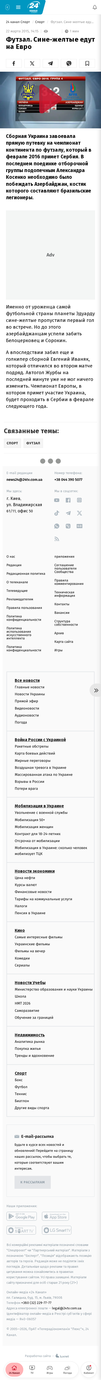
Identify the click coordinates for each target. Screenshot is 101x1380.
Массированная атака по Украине (44, 774)
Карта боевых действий (35, 753)
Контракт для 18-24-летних (38, 834)
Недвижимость (30, 1034)
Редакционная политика (25, 573)
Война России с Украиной (40, 739)
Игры (58, 650)
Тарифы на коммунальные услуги (43, 899)
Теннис (21, 1094)
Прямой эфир (26, 701)
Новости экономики (35, 871)
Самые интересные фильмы (38, 937)
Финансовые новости (33, 892)
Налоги (21, 906)
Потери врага (26, 788)
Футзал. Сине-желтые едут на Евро (72, 22)
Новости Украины (30, 694)
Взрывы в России (29, 781)
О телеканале (17, 582)
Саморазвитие (27, 1010)
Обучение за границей (34, 1017)
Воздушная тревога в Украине (40, 767)
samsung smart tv (57, 1230)
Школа (20, 996)
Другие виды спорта (32, 1108)
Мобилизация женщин (34, 827)
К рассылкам (32, 1182)
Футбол (21, 1087)
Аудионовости (27, 715)
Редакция (13, 565)
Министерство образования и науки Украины (54, 989)
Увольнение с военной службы (41, 812)
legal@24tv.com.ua (66, 1308)
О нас (10, 556)
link (57, 500)
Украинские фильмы (32, 944)
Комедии (22, 958)
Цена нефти (25, 878)
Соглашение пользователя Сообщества (65, 569)
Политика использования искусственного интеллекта (18, 633)
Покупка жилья (28, 1048)
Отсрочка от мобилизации (37, 841)
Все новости (27, 680)
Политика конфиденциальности (23, 618)
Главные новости (30, 687)
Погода (21, 722)
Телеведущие (17, 591)
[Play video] (50, 98)
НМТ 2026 (23, 1003)
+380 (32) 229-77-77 (36, 1303)
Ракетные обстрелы (31, 746)
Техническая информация (64, 594)
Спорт (40, 22)
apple (57, 1216)
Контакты (61, 604)
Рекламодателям (19, 599)
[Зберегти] (87, 63)
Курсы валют (26, 885)
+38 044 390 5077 (68, 479)
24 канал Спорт (18, 22)
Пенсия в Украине (30, 913)
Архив (59, 633)
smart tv (21, 1230)
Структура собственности (66, 623)
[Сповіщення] (95, 7)
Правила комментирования (69, 582)
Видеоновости (27, 708)
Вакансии (61, 613)
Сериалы (22, 965)
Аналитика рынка (30, 1041)
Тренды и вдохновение (34, 1055)
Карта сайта (63, 642)
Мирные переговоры (33, 760)
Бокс (19, 1080)
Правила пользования (24, 608)
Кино (20, 930)
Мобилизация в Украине (39, 805)
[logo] (33, 7)
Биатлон (22, 1101)
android (21, 1216)
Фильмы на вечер (30, 951)
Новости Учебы (30, 982)
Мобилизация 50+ (30, 819)
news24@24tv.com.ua (24, 479)
